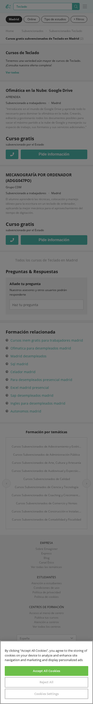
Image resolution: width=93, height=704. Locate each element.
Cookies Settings (46, 694)
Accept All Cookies (46, 671)
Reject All (46, 682)
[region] (46, 672)
